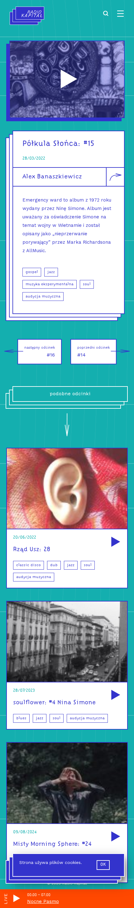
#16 (39, 352)
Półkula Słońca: (51, 144)
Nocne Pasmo (43, 901)
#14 (93, 352)
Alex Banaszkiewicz (52, 176)
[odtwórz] (114, 542)
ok (103, 865)
